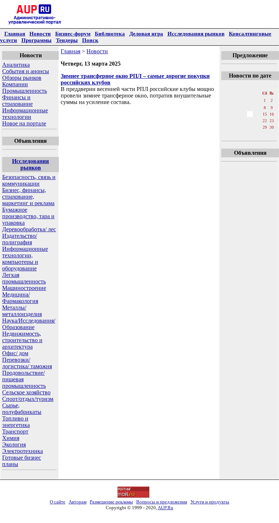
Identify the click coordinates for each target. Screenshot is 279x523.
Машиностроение (24, 288)
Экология (14, 444)
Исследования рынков (196, 33)
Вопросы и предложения (161, 502)
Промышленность (24, 91)
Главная (14, 33)
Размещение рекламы (111, 502)
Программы (36, 40)
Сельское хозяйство (26, 392)
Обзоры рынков (21, 78)
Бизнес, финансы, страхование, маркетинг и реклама (28, 196)
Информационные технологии (25, 113)
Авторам (77, 502)
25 (234, 127)
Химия (10, 438)
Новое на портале (24, 123)
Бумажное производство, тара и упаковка (28, 216)
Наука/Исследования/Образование (28, 323)
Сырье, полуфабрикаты (21, 408)
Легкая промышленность (24, 278)
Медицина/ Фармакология (20, 297)
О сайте (57, 502)
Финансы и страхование (17, 100)
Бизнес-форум (72, 33)
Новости (40, 33)
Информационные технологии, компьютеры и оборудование (25, 258)
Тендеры (67, 40)
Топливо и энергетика (16, 421)
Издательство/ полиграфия (19, 239)
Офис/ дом (15, 353)
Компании (15, 84)
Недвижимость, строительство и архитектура (22, 340)
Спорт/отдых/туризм (27, 399)
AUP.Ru (165, 507)
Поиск (90, 40)
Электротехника (22, 451)
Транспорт (15, 431)
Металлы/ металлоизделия (22, 310)
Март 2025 (249, 85)
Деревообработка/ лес (29, 229)
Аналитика (16, 65)
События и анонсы (25, 71)
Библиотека (110, 33)
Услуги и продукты (209, 502)
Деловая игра (146, 33)
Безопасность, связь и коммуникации (29, 180)
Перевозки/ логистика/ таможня (27, 363)
